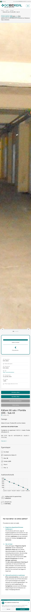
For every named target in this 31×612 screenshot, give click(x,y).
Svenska (4, 1)
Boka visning (15, 405)
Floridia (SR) (5, 415)
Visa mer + (4, 441)
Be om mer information (16, 401)
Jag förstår (22, 609)
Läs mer (8, 609)
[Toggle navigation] (28, 6)
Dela (19, 16)
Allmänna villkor (15, 392)
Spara (13, 16)
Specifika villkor (15, 396)
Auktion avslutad (15, 342)
